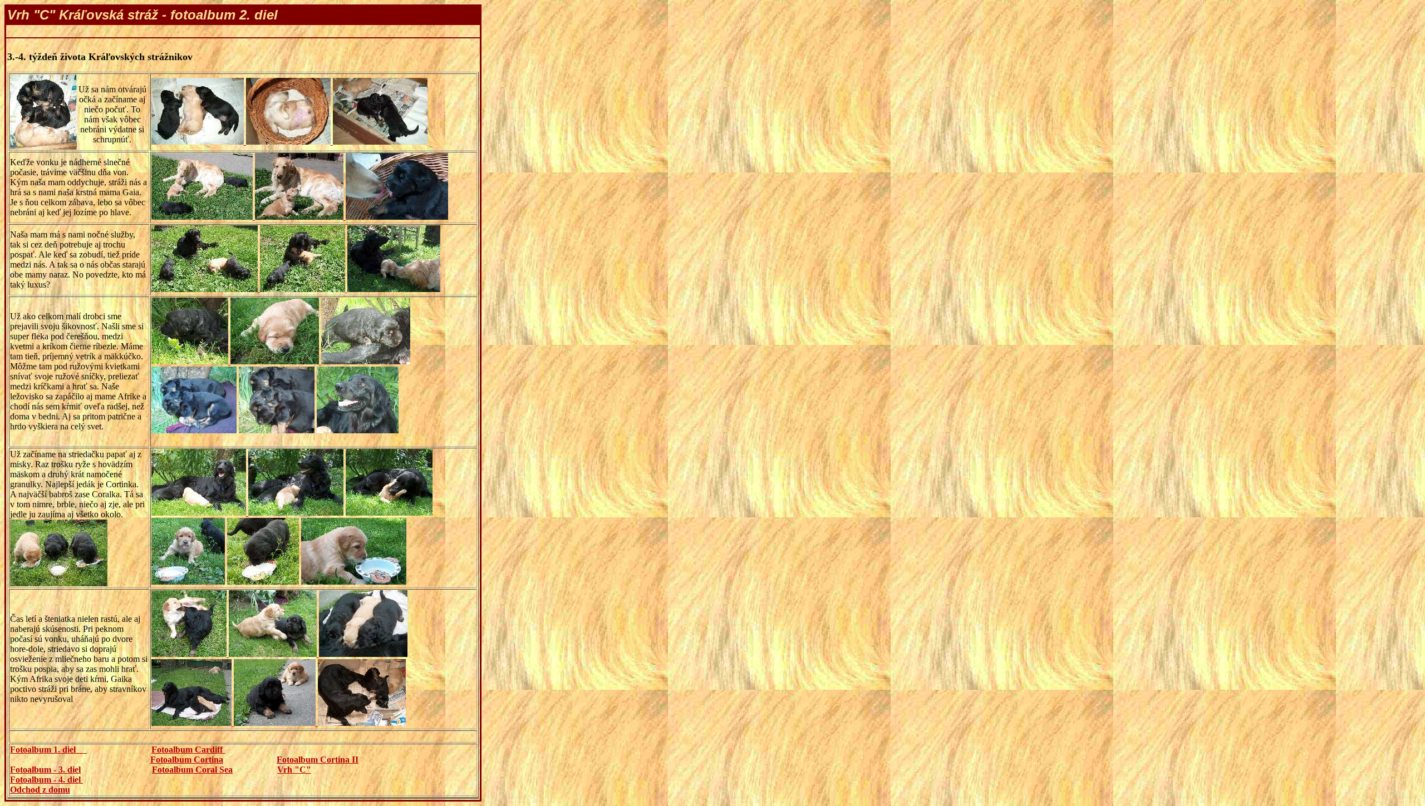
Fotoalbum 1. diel (48, 749)
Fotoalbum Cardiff (188, 749)
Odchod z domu (40, 789)
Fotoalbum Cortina (186, 759)
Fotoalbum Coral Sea (192, 769)
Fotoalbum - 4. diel (46, 779)
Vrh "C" (294, 769)
